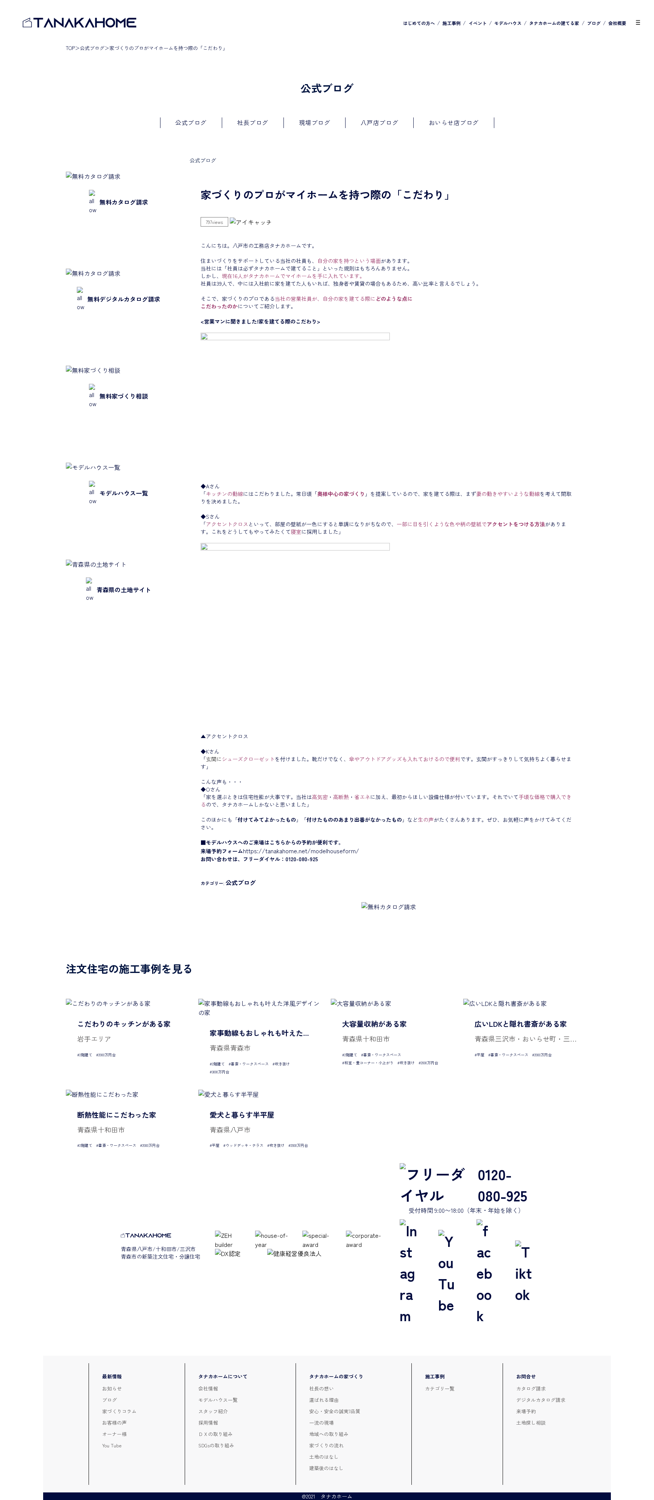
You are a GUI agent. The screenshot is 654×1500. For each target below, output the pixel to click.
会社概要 (617, 23)
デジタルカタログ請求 (540, 1399)
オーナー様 (114, 1433)
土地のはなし (324, 1456)
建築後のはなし (326, 1468)
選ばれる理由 (324, 1399)
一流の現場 (321, 1422)
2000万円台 (107, 1054)
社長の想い (321, 1388)
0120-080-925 (502, 1184)
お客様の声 (114, 1422)
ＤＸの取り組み (215, 1433)
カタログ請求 (531, 1388)
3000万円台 (220, 1072)
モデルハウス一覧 (218, 1399)
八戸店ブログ (379, 122)
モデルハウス (508, 23)
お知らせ (112, 1388)
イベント (478, 23)
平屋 (480, 1054)
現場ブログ (314, 122)
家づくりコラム (119, 1411)
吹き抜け (282, 1064)
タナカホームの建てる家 (554, 23)
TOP (70, 48)
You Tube (111, 1445)
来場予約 (526, 1411)
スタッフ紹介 (213, 1411)
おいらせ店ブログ (454, 122)
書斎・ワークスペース (250, 1064)
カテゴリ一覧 (440, 1388)
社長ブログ (252, 122)
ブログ (594, 23)
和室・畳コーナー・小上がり (369, 1062)
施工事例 (451, 23)
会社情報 (208, 1388)
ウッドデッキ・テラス (244, 1145)
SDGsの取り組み (216, 1445)
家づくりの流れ (326, 1445)
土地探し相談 (531, 1422)
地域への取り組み (329, 1433)
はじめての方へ (419, 23)
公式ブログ (92, 48)
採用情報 (208, 1422)
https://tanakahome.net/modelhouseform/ (301, 850)
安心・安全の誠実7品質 (334, 1411)
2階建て (85, 1054)
